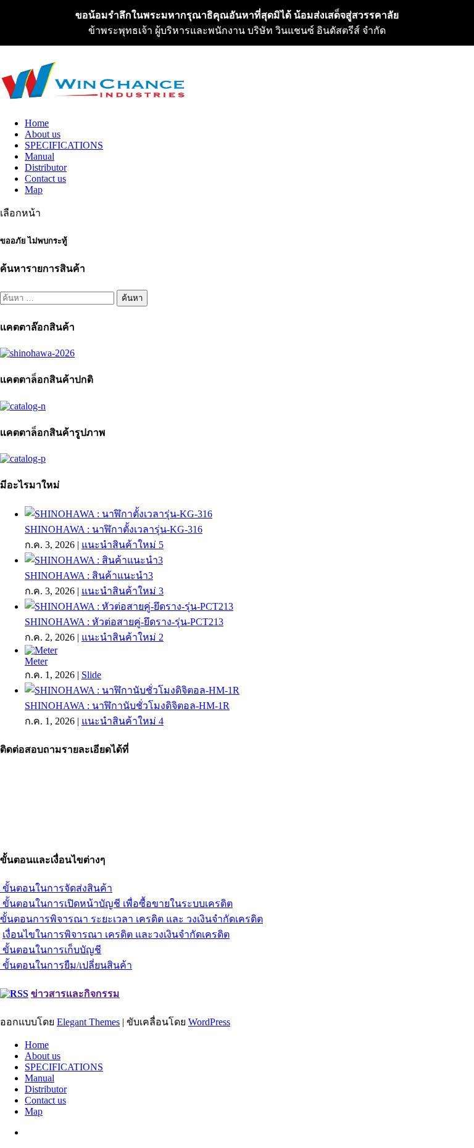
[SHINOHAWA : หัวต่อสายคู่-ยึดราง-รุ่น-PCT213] (129, 606)
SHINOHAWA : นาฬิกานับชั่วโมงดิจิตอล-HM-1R (127, 705)
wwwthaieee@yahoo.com (51, 821)
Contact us (45, 178)
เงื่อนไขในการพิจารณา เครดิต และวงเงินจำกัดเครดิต (116, 934)
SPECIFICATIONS (64, 145)
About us (42, 134)
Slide (91, 675)
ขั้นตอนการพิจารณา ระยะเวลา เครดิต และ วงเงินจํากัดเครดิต (131, 919)
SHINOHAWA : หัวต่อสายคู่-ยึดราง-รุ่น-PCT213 (124, 622)
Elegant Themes (88, 1022)
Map (34, 189)
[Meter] (41, 650)
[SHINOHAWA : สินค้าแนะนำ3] (94, 560)
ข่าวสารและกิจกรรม (75, 993)
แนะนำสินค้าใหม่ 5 (122, 544)
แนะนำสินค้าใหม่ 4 (122, 721)
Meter (36, 661)
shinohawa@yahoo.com (47, 832)
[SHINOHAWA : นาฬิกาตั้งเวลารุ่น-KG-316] (118, 514)
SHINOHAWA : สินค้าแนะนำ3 (89, 575)
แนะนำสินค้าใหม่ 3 (122, 591)
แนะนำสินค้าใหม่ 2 (122, 637)
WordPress (209, 1022)
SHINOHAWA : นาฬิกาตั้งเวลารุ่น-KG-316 (113, 529)
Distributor (46, 167)
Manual (39, 156)
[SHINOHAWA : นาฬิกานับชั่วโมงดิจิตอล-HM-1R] (132, 690)
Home (37, 123)
